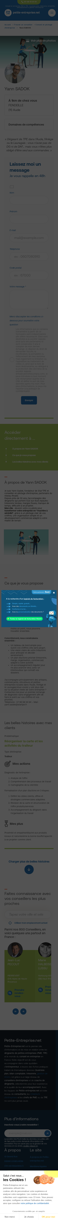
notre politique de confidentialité (35, 1203)
